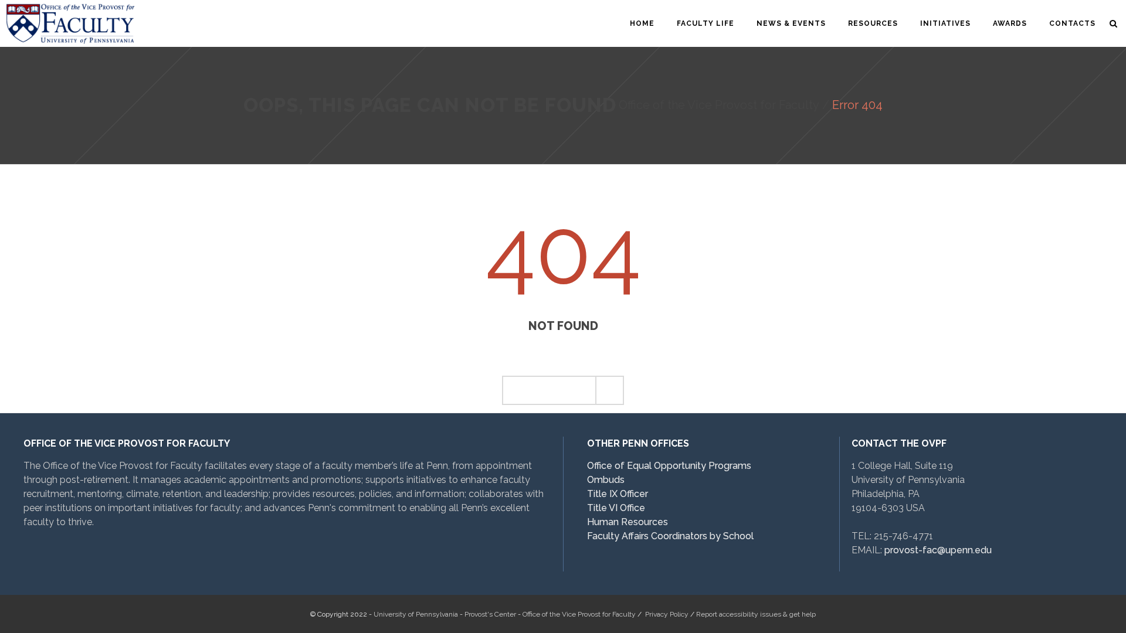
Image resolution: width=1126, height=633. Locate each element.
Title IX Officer (617, 493)
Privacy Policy (667, 614)
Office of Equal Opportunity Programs (669, 465)
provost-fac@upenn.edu (938, 550)
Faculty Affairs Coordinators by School (670, 536)
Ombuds (606, 479)
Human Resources (627, 522)
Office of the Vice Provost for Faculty (719, 105)
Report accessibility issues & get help (756, 614)
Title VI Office (616, 507)
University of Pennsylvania (416, 614)
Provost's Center (490, 614)
